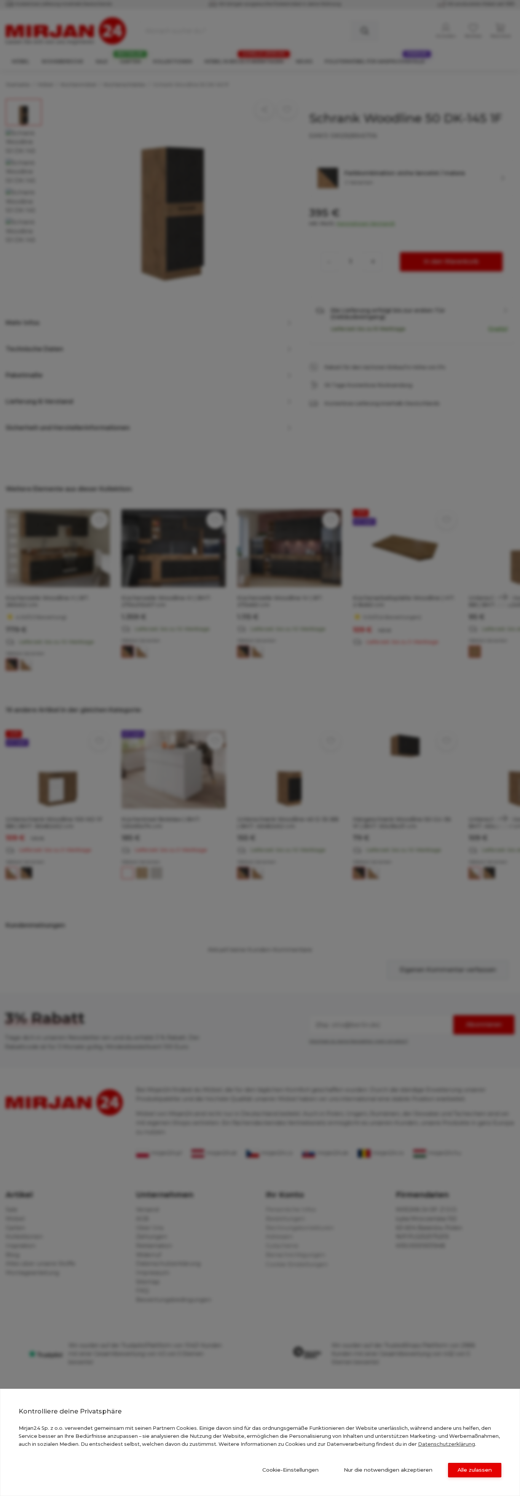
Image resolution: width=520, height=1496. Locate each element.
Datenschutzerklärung (446, 1444)
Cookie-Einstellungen (290, 1470)
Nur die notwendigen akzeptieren (388, 1470)
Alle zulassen (475, 1470)
